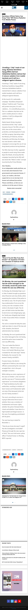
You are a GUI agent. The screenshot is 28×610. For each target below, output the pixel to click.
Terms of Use (12, 2)
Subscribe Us (18, 2)
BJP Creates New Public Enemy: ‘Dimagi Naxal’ (12, 562)
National (3, 14)
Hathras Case (19, 449)
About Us (2, 2)
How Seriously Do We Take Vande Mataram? (11, 547)
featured (13, 192)
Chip (4, 192)
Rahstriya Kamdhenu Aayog (8, 194)
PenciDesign (14, 608)
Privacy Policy (7, 2)
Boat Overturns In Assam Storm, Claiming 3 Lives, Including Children (14, 244)
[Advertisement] (14, 52)
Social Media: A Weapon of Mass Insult (10, 550)
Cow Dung (8, 192)
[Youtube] (19, 601)
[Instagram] (15, 601)
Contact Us (23, 2)
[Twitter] (12, 601)
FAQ (26, 1)
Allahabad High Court (7, 449)
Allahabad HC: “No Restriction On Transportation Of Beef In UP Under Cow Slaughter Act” (14, 496)
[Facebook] (8, 601)
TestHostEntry (5, 21)
